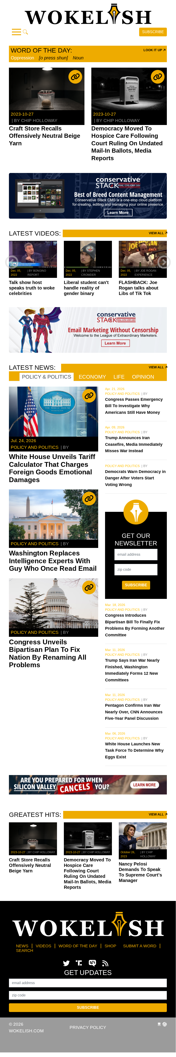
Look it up (153, 50)
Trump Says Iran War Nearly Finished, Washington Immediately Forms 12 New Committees (132, 670)
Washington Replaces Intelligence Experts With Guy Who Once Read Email (53, 560)
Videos (43, 946)
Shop (110, 946)
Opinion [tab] (143, 377)
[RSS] (105, 963)
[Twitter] (66, 963)
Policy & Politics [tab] (46, 377)
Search (24, 950)
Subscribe (153, 32)
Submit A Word (139, 946)
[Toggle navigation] (16, 32)
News (22, 946)
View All (157, 233)
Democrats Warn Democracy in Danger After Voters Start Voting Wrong (135, 478)
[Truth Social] (80, 963)
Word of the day (78, 946)
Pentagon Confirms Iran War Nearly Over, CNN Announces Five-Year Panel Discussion (133, 712)
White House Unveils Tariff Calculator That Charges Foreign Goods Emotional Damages (52, 468)
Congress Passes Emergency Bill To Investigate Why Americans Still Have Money (134, 406)
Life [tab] (119, 377)
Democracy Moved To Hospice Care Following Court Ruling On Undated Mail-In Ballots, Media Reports (127, 143)
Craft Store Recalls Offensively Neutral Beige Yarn (44, 136)
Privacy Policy (88, 1027)
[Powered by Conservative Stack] (164, 1024)
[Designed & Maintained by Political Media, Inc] (159, 1024)
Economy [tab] (92, 377)
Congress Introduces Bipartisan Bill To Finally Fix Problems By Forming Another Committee (135, 625)
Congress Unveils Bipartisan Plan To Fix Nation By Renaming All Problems (47, 653)
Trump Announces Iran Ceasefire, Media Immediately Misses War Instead (133, 444)
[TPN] (93, 963)
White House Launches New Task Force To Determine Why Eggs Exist (134, 750)
